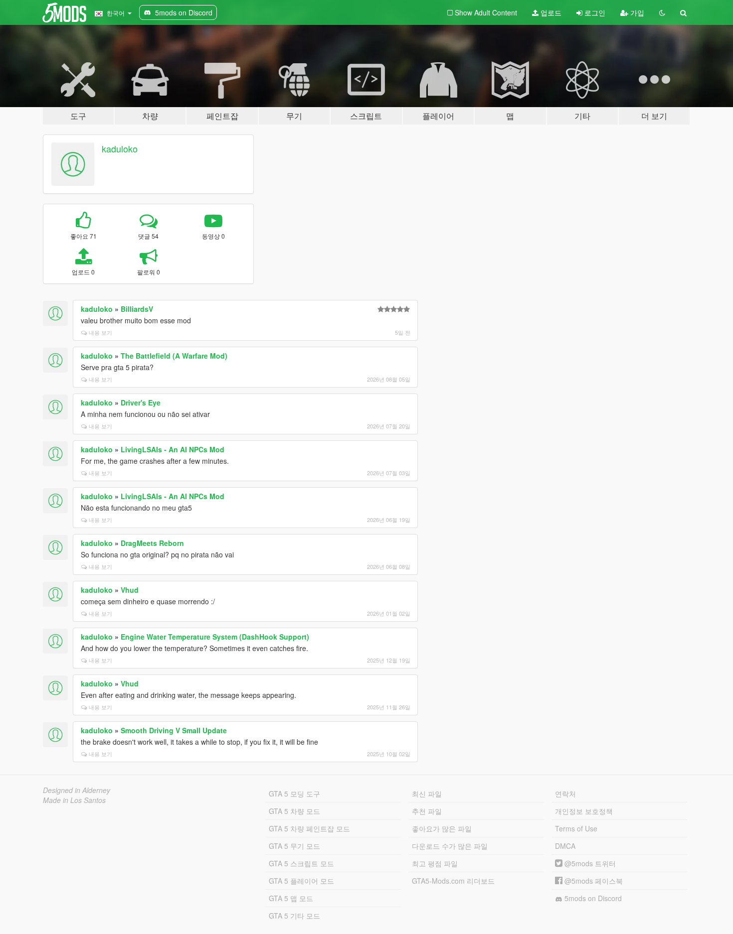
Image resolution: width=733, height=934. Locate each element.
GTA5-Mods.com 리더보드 (453, 881)
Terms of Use (576, 828)
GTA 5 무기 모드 (294, 846)
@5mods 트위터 (589, 863)
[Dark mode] (662, 12)
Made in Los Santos (74, 800)
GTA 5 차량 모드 (294, 811)
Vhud (130, 590)
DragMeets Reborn (152, 543)
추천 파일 (427, 811)
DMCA (565, 846)
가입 (636, 12)
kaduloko (120, 148)
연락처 (565, 794)
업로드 (550, 12)
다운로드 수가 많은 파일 (450, 846)
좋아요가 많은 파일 (442, 828)
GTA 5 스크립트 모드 (301, 863)
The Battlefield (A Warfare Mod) (174, 356)
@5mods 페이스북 (592, 881)
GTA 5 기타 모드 (294, 916)
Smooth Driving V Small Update (174, 730)
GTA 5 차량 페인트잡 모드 (309, 828)
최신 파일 (427, 794)
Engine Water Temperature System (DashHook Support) (215, 637)
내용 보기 (100, 332)
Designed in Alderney (76, 790)
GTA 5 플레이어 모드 (301, 881)
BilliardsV (137, 309)
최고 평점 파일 (435, 863)
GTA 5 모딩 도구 (294, 794)
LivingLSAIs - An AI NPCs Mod (172, 449)
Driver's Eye (141, 402)
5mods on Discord (592, 898)
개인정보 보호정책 (584, 811)
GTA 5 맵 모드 (291, 898)
